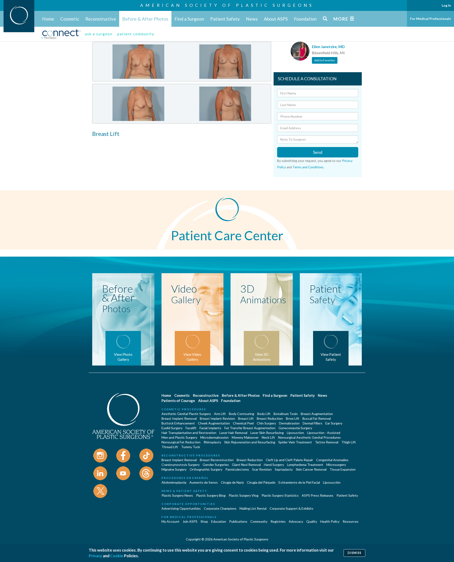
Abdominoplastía (174, 482)
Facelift (191, 428)
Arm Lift (220, 414)
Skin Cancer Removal (311, 469)
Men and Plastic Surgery (179, 437)
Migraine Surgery (174, 469)
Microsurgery (336, 465)
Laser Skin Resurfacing (267, 433)
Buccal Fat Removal (316, 418)
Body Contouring (241, 414)
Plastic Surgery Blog (211, 495)
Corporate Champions (220, 508)
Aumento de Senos (203, 482)
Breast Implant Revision (217, 418)
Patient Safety (225, 19)
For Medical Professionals (430, 19)
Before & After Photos (145, 19)
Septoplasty (284, 469)
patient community (135, 34)
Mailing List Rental (253, 508)
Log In (446, 5)
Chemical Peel (243, 423)
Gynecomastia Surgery (295, 428)
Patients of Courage (178, 400)
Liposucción (331, 482)
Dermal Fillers (312, 423)
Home (48, 19)
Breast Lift (246, 418)
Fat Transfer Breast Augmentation (249, 428)
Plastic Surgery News (177, 495)
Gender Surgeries (216, 465)
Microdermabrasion (214, 437)
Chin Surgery (266, 423)
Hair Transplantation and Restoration (189, 433)
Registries (278, 521)
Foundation (305, 19)
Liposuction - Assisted (323, 433)
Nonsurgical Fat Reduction (181, 442)
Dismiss (354, 553)
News (252, 19)
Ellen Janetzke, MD (328, 46)
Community (258, 521)
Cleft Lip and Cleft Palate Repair (289, 460)
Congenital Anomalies (332, 460)
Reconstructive (100, 19)
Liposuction (295, 433)
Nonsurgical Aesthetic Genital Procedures (309, 437)
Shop (204, 521)
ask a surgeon (99, 34)
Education (218, 521)
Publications (238, 521)
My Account (170, 521)
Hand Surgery (274, 465)
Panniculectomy (237, 469)
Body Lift (264, 414)
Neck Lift (268, 437)
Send (317, 152)
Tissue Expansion (343, 469)
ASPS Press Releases (317, 495)
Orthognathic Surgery (206, 469)
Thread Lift (170, 447)
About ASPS (276, 19)
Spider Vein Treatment (295, 442)
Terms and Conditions (307, 167)
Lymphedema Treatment (305, 465)
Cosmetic (69, 19)
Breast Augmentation (317, 414)
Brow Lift (292, 418)
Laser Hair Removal (233, 433)
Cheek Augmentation (214, 423)
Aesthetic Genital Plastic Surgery (186, 414)
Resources (350, 521)
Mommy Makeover (245, 437)
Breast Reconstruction (217, 460)
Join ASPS (190, 521)
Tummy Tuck (190, 447)
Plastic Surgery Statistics (280, 495)
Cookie (116, 555)
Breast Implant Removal (179, 418)
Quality (311, 521)
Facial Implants (210, 428)
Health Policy (330, 521)
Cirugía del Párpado (261, 482)
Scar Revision (262, 469)
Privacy (95, 555)
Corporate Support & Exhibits (291, 508)
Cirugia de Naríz (232, 482)
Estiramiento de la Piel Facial (299, 482)
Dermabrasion (289, 423)
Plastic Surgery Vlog (243, 495)
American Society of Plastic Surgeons (227, 5)
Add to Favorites (324, 60)
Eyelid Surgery (172, 428)
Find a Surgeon (189, 19)
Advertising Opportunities (181, 508)
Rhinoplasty (212, 442)
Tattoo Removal (326, 442)
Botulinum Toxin (286, 414)
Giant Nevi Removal (246, 465)
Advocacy (296, 521)
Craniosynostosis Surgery (181, 465)
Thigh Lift (348, 442)
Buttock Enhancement (178, 423)
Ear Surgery (333, 423)
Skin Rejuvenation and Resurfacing (249, 442)
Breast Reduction (270, 418)
